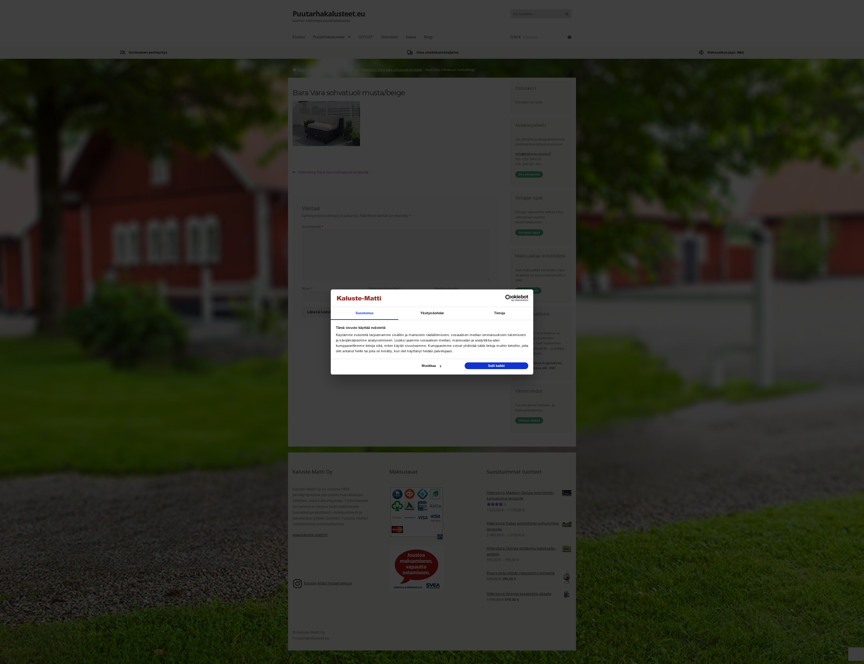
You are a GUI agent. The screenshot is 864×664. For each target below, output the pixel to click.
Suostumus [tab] (365, 313)
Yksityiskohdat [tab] (432, 313)
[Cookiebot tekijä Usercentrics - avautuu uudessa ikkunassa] (508, 298)
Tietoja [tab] (499, 313)
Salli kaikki (496, 366)
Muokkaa (429, 366)
